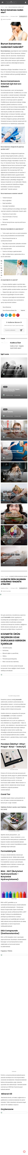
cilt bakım (6, 800)
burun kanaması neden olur (10, 310)
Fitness (10, 491)
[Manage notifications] (24, 1151)
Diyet (5, 512)
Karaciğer (3, 942)
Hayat (12, 428)
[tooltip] (2, 315)
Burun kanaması (7, 307)
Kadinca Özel (4, 16)
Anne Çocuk (6, 428)
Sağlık (5, 367)
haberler (23, 310)
